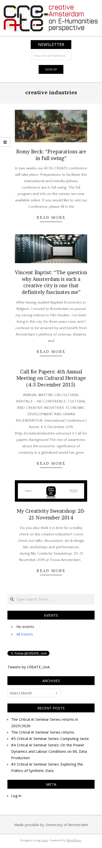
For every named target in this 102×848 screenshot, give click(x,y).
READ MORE (51, 217)
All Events (24, 634)
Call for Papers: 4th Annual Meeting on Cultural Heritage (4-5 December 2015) (51, 378)
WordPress (73, 840)
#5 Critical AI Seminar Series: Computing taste (50, 738)
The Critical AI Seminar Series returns (42, 732)
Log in (16, 795)
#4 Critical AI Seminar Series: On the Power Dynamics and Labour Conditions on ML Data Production (49, 751)
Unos (44, 840)
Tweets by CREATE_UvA (28, 666)
